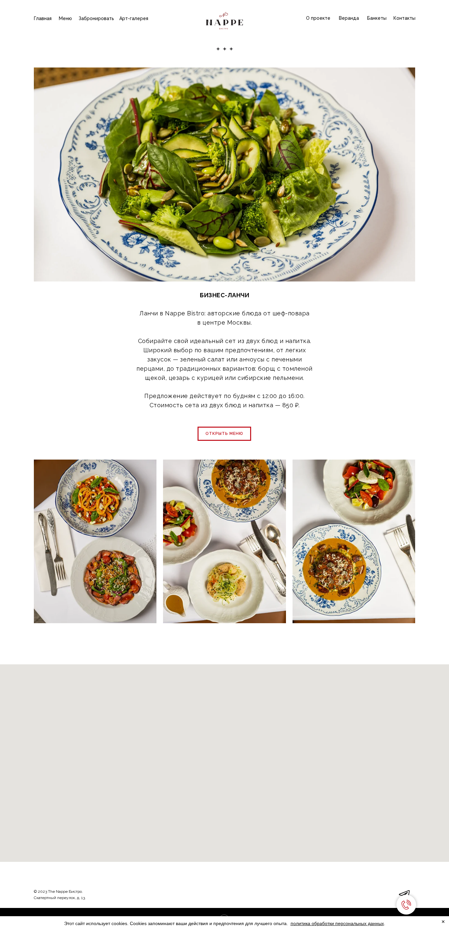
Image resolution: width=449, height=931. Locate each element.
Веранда (349, 18)
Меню (65, 18)
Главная (43, 18)
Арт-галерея (133, 18)
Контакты (404, 18)
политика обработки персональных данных (337, 923)
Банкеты (377, 18)
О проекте (318, 18)
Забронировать (96, 18)
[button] (224, 434)
